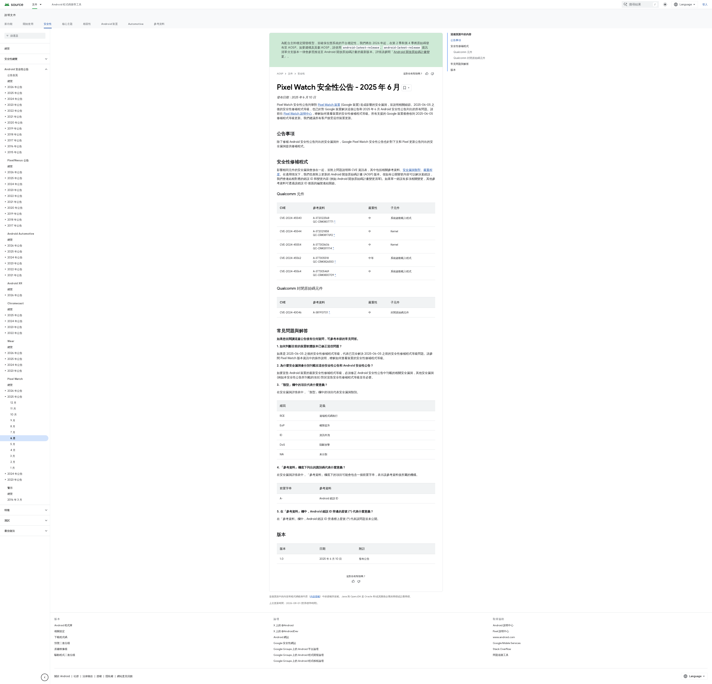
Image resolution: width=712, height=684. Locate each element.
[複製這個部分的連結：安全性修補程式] (311, 162)
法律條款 (88, 676)
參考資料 (159, 24)
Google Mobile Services (506, 643)
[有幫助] (427, 73)
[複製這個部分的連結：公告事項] (298, 134)
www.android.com (504, 637)
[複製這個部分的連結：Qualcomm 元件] (308, 194)
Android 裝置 (109, 24)
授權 (99, 676)
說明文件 (10, 15)
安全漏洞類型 (412, 170)
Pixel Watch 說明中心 (298, 114)
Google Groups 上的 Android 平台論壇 (296, 649)
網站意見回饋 (125, 676)
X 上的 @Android (283, 625)
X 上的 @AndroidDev (285, 631)
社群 (76, 676)
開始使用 (28, 24)
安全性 (48, 24)
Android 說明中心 (503, 625)
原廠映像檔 (60, 649)
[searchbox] (24, 36)
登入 (705, 4)
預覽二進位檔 (62, 643)
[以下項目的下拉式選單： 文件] (42, 4)
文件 (34, 4)
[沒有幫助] (432, 73)
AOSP (280, 73)
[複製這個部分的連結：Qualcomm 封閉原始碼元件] (326, 289)
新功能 (8, 24)
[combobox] (640, 4)
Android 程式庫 (63, 625)
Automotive (136, 24)
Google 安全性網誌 (284, 643)
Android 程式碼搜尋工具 (66, 4)
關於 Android (62, 676)
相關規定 (59, 631)
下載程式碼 (60, 637)
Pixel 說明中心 (501, 631)
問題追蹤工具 (500, 655)
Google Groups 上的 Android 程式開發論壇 (298, 655)
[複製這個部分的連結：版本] (289, 535)
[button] (22, 59)
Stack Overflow (502, 649)
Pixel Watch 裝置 (329, 105)
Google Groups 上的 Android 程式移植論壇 (298, 661)
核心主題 (67, 24)
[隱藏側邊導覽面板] (44, 677)
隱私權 (109, 676)
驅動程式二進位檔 (64, 655)
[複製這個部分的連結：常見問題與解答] (311, 331)
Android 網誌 (281, 637)
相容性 (87, 24)
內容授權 (315, 596)
